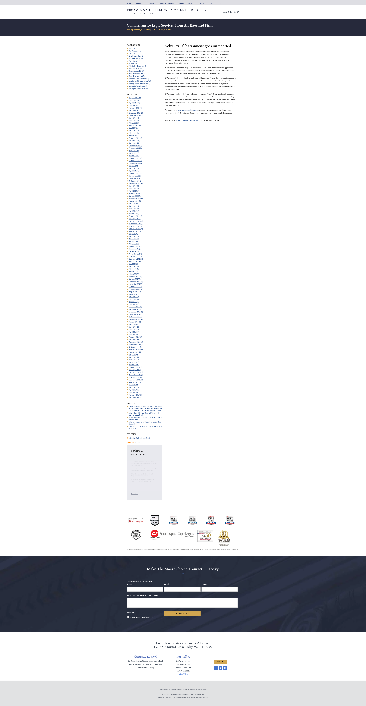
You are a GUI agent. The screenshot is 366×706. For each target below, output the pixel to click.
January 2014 (134, 370)
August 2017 (133, 262)
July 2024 (132, 128)
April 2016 (133, 302)
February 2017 (134, 277)
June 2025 (132, 118)
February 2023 (134, 146)
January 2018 (134, 249)
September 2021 (135, 163)
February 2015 (134, 337)
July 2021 (132, 166)
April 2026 (133, 103)
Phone (204, 584)
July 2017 (132, 264)
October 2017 (134, 256)
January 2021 (134, 176)
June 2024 (132, 130)
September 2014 (135, 350)
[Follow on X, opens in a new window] (225, 668)
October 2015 (134, 317)
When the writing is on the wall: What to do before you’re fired (144, 414)
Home (129, 3)
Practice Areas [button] (166, 3)
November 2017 (135, 254)
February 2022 (134, 158)
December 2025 (135, 113)
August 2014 (133, 352)
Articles (191, 3)
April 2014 (133, 362)
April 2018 (133, 241)
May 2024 (132, 133)
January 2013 (134, 397)
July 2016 (132, 294)
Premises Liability (135, 71)
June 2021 (132, 168)
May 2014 (132, 360)
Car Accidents (134, 51)
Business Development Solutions (191, 697)
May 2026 (132, 100)
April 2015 (133, 332)
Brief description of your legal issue (142, 595)
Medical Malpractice (136, 66)
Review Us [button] (220, 662)
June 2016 (132, 297)
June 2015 (132, 327)
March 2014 (133, 365)
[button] (364, 692)
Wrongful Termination (137, 86)
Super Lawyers (189, 549)
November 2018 (135, 224)
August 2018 (133, 231)
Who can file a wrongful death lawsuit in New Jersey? (145, 423)
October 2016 (134, 287)
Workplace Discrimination (138, 81)
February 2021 (134, 173)
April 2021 (133, 171)
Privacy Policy (176, 697)
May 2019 (132, 209)
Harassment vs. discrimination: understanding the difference (145, 418)
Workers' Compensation (138, 79)
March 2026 (133, 105)
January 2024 (134, 141)
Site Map (168, 697)
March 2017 (133, 274)
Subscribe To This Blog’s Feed (139, 438)
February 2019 (134, 216)
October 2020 (134, 181)
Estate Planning (134, 58)
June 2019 (132, 206)
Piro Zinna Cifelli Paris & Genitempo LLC (179, 694)
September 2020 (135, 183)
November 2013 (135, 375)
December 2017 (135, 251)
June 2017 (132, 266)
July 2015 (132, 324)
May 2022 (132, 151)
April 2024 (133, 136)
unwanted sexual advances (188, 110)
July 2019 (132, 204)
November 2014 (135, 345)
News (181, 3)
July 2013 (132, 385)
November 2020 (135, 178)
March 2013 (133, 392)
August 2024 (133, 126)
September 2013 (135, 380)
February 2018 (134, 246)
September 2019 (135, 198)
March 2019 (133, 214)
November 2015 (135, 314)
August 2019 (133, 201)
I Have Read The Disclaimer (142, 617)
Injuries (131, 63)
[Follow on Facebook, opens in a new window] (216, 668)
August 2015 (133, 322)
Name (129, 584)
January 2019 (134, 219)
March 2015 (133, 334)
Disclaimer (131, 612)
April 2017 (133, 272)
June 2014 (132, 357)
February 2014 (134, 367)
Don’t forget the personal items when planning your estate (145, 427)
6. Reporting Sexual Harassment (188, 120)
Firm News (133, 61)
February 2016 (134, 307)
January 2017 (134, 279)
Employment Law (135, 56)
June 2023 (132, 143)
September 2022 (135, 148)
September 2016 (135, 289)
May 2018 (132, 239)
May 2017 (132, 269)
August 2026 (133, 98)
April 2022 (133, 153)
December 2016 (135, 282)
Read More (134, 494)
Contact (213, 3)
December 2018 (135, 221)
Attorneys (151, 3)
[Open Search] (221, 3)
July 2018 (132, 234)
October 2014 (134, 347)
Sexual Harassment (136, 74)
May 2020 (132, 188)
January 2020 (134, 196)
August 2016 (133, 292)
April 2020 (133, 191)
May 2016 (132, 299)
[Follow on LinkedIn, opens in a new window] (220, 668)
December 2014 (135, 342)
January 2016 (134, 309)
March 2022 (133, 156)
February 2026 (134, 108)
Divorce (132, 53)
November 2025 (135, 115)
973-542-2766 (231, 12)
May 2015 (132, 329)
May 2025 (132, 120)
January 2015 (134, 340)
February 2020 (134, 194)
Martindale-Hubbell (178, 549)
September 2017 (135, 259)
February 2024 (134, 138)
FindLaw (205, 697)
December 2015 (135, 312)
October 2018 (134, 226)
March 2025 (133, 123)
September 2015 (135, 319)
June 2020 (132, 186)
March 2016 (133, 304)
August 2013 (133, 382)
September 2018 (135, 229)
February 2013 (134, 395)
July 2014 (132, 355)
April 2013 (133, 390)
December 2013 (135, 372)
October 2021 (134, 161)
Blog (202, 3)
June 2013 (132, 387)
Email (167, 584)
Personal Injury (134, 69)
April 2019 (133, 211)
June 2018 (132, 236)
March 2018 (133, 244)
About (139, 3)
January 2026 (134, 110)
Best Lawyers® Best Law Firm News (163, 549)
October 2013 (134, 377)
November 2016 (135, 284)
